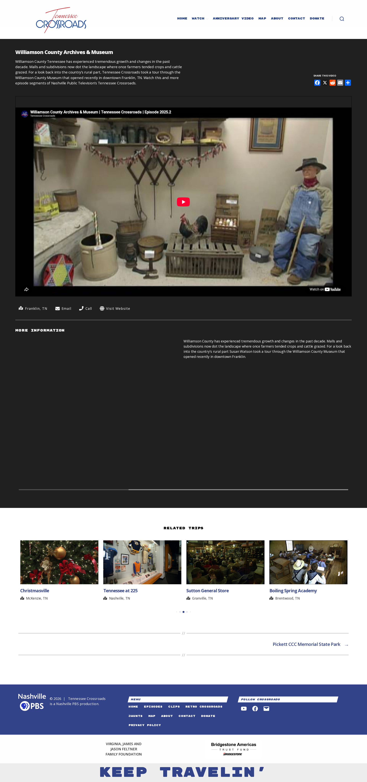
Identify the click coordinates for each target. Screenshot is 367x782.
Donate (317, 18)
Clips (174, 706)
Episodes (153, 706)
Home (182, 18)
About (277, 18)
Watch (198, 18)
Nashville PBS (67, 703)
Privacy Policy (144, 725)
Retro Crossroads (203, 706)
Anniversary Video (233, 18)
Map (262, 18)
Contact (296, 18)
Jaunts (135, 716)
